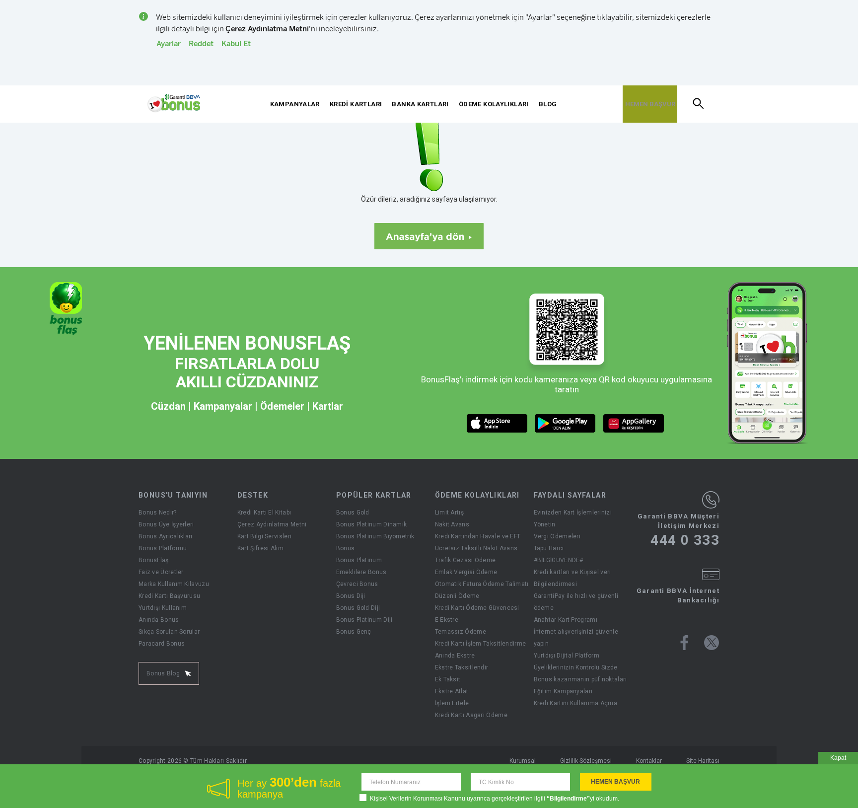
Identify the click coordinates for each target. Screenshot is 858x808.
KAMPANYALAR (295, 104)
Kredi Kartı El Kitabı (264, 512)
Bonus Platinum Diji (364, 619)
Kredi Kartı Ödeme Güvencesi (477, 607)
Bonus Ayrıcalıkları (166, 536)
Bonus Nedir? (158, 512)
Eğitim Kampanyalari (563, 691)
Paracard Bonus (162, 643)
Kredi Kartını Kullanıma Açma (575, 703)
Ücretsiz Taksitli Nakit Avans (476, 548)
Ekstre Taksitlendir (462, 667)
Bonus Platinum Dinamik (371, 524)
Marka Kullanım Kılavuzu (174, 584)
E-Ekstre (446, 619)
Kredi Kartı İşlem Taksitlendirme (480, 643)
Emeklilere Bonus (361, 572)
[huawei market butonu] (633, 423)
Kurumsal (522, 760)
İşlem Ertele (452, 703)
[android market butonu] (565, 423)
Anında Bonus (159, 619)
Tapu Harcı (549, 548)
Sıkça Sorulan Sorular (169, 631)
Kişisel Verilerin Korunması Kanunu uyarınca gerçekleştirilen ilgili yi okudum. (494, 798)
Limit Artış (449, 512)
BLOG (548, 104)
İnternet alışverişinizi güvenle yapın (576, 637)
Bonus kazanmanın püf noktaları (580, 679)
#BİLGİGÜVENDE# (558, 560)
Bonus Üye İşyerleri (166, 524)
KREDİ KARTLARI (356, 104)
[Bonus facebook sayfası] (684, 642)
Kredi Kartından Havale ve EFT (478, 536)
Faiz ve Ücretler (161, 572)
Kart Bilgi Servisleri (264, 536)
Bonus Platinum (359, 560)
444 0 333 (684, 540)
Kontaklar (649, 760)
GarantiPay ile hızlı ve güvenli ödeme (576, 601)
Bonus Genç (353, 631)
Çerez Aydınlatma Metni (272, 524)
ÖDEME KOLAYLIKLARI (494, 104)
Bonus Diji (350, 595)
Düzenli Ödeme (457, 595)
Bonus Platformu (163, 548)
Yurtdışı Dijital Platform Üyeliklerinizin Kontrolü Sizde (576, 661)
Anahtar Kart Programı (565, 619)
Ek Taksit (448, 679)
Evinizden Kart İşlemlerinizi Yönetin (573, 518)
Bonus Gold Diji (358, 607)
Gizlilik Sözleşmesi (586, 760)
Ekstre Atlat (452, 691)
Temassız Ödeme (460, 631)
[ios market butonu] (497, 423)
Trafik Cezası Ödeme (465, 560)
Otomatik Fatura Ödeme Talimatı (482, 584)
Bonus (345, 548)
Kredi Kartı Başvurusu (169, 595)
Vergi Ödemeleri (557, 536)
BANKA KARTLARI (420, 104)
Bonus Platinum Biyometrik (375, 536)
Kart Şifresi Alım (260, 548)
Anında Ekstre (455, 655)
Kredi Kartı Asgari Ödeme (471, 715)
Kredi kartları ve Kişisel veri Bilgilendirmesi (572, 578)
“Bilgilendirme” (568, 798)
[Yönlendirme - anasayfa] (173, 103)
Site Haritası (702, 760)
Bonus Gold (352, 512)
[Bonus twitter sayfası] (711, 642)
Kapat (838, 757)
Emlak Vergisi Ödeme (466, 572)
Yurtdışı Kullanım (163, 607)
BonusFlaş (154, 560)
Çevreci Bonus (357, 584)
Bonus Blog (163, 673)
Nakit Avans (452, 524)
